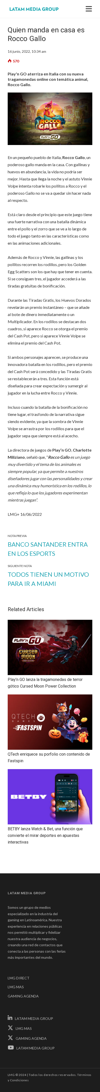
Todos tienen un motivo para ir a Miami (48, 579)
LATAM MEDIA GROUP (34, 1018)
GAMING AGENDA (23, 996)
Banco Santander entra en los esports (48, 549)
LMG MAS (16, 987)
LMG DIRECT (18, 978)
